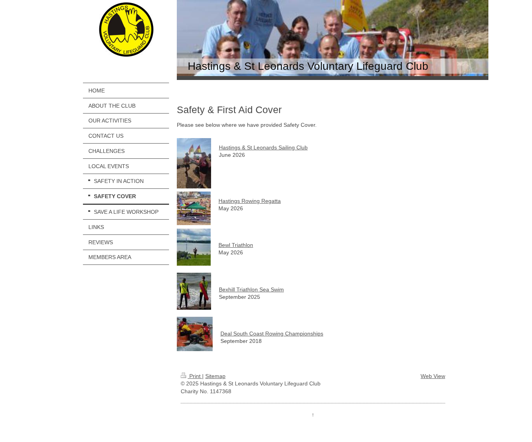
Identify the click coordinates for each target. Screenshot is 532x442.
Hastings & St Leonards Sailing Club (263, 147)
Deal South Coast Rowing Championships (271, 333)
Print (195, 376)
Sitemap (215, 376)
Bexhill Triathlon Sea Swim (251, 289)
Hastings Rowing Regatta (249, 201)
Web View (433, 376)
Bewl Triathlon (235, 245)
